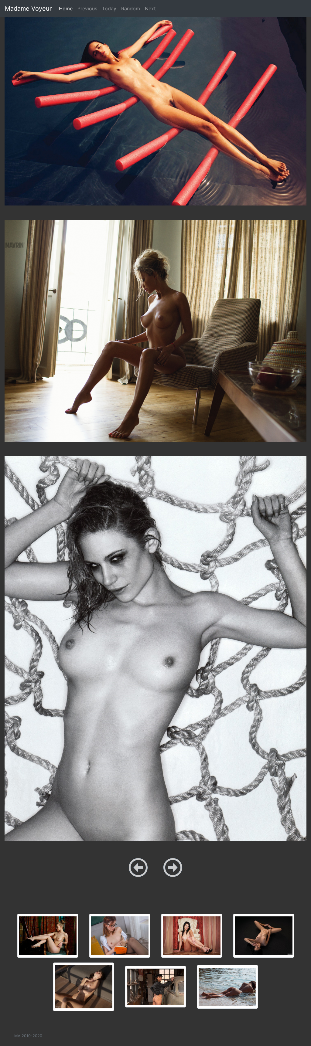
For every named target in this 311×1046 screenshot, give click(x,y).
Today (109, 8)
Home (67, 8)
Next (150, 8)
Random (130, 8)
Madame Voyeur (28, 8)
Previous (87, 8)
